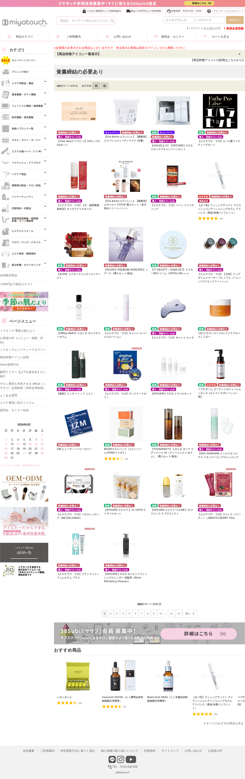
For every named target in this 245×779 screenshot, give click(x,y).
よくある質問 (8, 395)
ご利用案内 (73, 36)
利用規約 (150, 750)
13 (171, 613)
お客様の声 (215, 750)
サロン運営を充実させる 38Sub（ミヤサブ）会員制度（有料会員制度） (23, 385)
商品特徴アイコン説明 (14, 357)
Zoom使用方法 (9, 364)
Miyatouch (123, 772)
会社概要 (28, 750)
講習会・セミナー (171, 36)
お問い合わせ (122, 36)
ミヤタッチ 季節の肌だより (17, 330)
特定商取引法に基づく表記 (77, 750)
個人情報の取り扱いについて (119, 750)
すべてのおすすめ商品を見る (225, 723)
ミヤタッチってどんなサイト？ (225, 11)
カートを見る (220, 36)
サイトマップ (170, 750)
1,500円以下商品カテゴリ (16, 284)
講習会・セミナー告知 (14, 410)
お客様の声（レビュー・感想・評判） (21, 340)
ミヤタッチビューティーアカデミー (23, 349)
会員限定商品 (8, 275)
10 (160, 613)
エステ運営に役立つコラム (17, 402)
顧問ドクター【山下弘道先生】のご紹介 (23, 374)
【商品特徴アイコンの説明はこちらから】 (217, 60)
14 (178, 613)
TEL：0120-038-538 (122, 766)
